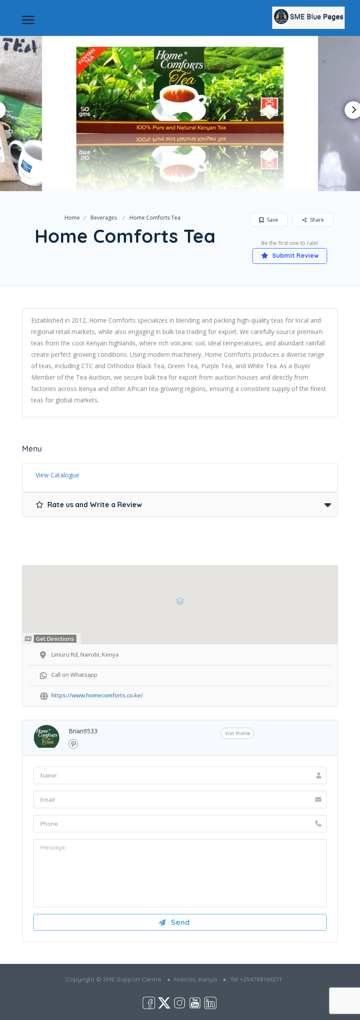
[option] (180, 113)
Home (72, 217)
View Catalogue (57, 475)
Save (272, 220)
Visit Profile (237, 733)
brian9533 (82, 731)
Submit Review (294, 255)
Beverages (103, 217)
